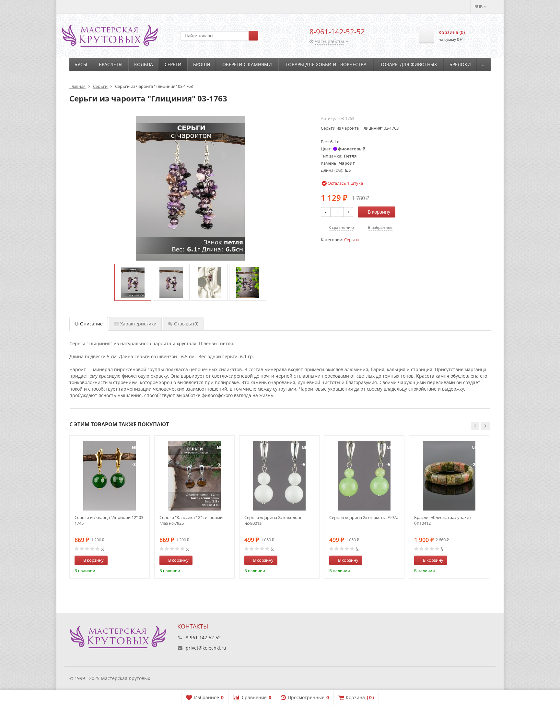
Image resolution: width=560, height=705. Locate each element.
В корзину (379, 212)
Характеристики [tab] (138, 324)
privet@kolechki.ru (206, 648)
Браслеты (110, 64)
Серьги (173, 64)
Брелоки (460, 64)
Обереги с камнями (247, 64)
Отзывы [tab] (186, 324)
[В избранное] (142, 560)
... (484, 64)
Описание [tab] (91, 324)
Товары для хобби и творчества (326, 64)
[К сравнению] (132, 560)
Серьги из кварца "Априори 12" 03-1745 (110, 520)
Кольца (143, 64)
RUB (479, 6)
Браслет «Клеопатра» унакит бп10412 (442, 520)
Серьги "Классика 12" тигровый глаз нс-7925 (191, 520)
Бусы (81, 64)
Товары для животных (408, 64)
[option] (133, 282)
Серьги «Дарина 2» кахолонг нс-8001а (273, 520)
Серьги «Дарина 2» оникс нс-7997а (363, 517)
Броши (201, 64)
